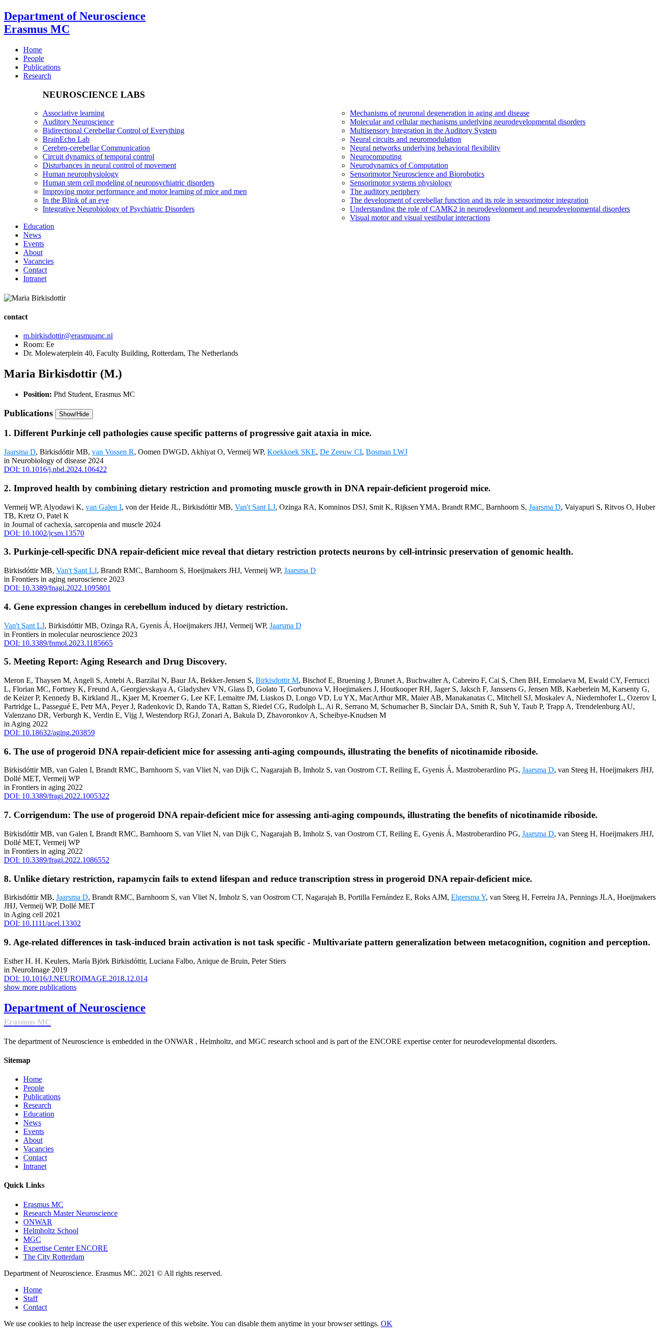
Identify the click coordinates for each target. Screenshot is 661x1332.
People (33, 1088)
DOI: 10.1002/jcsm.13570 (44, 533)
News (32, 1123)
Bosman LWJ (386, 452)
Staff (30, 1298)
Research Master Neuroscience (70, 1213)
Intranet (34, 1166)
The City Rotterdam (53, 1257)
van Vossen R (113, 452)
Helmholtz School (50, 1230)
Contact (35, 1157)
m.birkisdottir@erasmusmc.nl (68, 336)
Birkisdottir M (277, 680)
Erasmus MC (43, 1204)
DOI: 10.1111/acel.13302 (42, 923)
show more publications (40, 987)
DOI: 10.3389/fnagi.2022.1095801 (57, 588)
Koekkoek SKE (291, 452)
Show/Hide (74, 414)
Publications (41, 1096)
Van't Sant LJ (255, 507)
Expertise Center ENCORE (65, 1248)
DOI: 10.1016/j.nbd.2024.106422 (55, 469)
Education (38, 1114)
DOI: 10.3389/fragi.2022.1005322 (56, 796)
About (33, 1140)
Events (33, 1131)
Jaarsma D (20, 452)
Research (37, 1105)
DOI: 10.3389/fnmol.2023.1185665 (58, 643)
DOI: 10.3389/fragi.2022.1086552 (56, 860)
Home (32, 1079)
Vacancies (38, 1149)
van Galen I (103, 507)
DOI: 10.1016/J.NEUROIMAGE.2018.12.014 (76, 978)
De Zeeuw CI (341, 452)
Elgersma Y (468, 897)
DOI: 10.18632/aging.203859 (49, 732)
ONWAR (37, 1222)
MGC (32, 1239)
